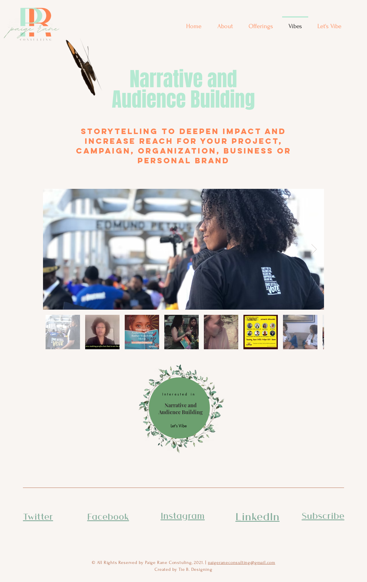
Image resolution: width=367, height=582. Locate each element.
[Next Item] (314, 249)
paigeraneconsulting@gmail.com (241, 562)
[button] (323, 515)
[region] (179, 408)
